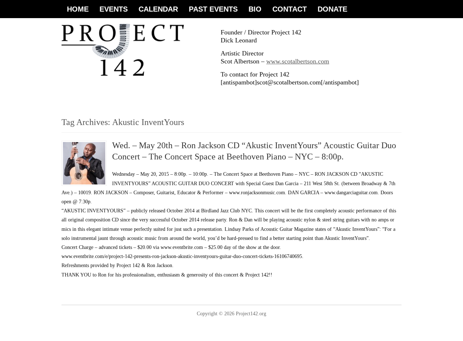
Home (78, 9)
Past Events (213, 9)
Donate (332, 9)
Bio (255, 9)
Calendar (158, 9)
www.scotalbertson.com (297, 61)
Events (113, 9)
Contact (289, 9)
